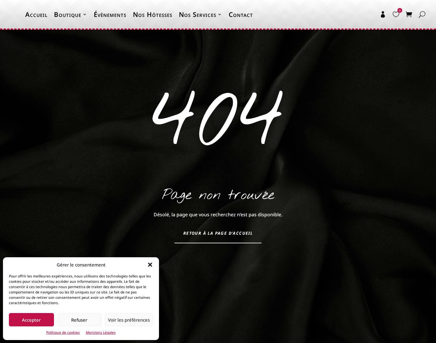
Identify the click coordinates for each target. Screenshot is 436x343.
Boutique (67, 14)
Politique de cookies (63, 332)
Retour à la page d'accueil (218, 233)
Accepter (31, 320)
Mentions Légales (101, 332)
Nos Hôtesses (152, 14)
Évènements (110, 14)
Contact (241, 14)
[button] (150, 265)
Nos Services (197, 14)
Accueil (36, 14)
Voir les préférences (129, 320)
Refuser (79, 320)
